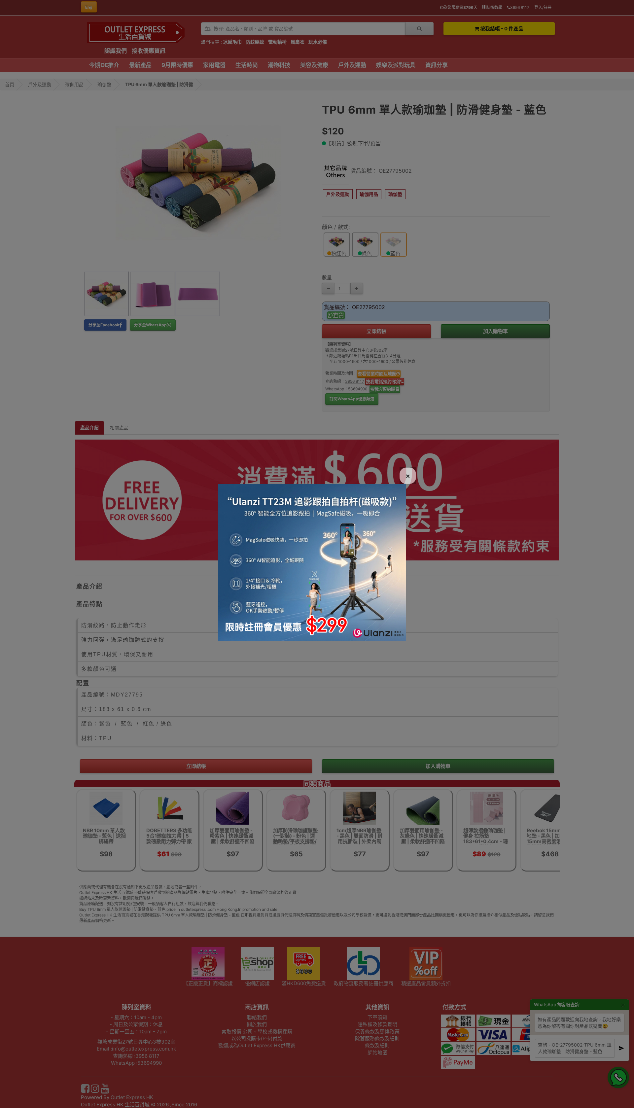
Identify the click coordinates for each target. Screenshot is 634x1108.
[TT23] (312, 561)
